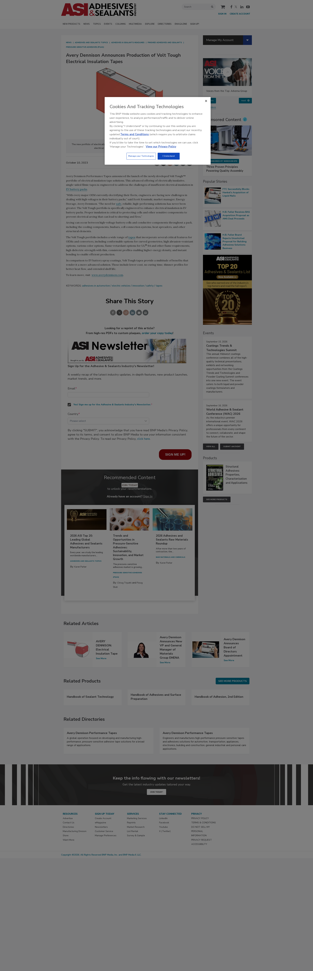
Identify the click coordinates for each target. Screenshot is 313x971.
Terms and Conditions (134, 134)
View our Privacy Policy (161, 146)
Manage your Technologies (141, 156)
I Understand (169, 156)
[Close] (206, 101)
